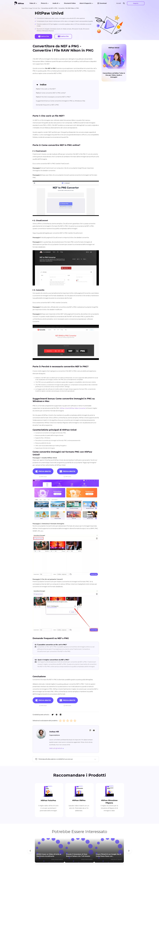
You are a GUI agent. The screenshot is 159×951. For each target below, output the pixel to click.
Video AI (32, 3)
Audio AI (55, 3)
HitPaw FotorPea (48, 800)
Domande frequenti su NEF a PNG (47, 105)
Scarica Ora (44, 36)
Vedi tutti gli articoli (55, 748)
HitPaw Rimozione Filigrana (109, 801)
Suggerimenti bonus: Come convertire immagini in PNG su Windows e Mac (60, 101)
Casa (23, 8)
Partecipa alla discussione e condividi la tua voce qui (56, 759)
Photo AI (44, 3)
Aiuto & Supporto (85, 3)
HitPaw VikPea (78, 800)
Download (102, 3)
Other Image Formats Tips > (33, 8)
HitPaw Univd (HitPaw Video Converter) (73, 408)
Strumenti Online (70, 3)
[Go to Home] (19, 3)
